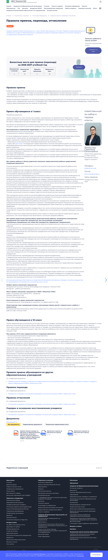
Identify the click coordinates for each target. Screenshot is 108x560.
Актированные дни (44, 495)
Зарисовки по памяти (13, 527)
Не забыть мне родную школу (15, 524)
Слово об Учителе (12, 531)
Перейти (79, 67)
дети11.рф (18, 143)
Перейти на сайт (93, 50)
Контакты (25, 8)
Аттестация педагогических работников (18, 507)
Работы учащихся (70, 8)
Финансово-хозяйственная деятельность (82, 509)
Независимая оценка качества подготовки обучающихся (83, 538)
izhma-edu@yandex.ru (92, 174)
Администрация (11, 484)
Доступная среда (43, 534)
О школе (46, 6)
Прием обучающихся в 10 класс (51, 31)
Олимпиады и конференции (47, 505)
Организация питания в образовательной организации (83, 499)
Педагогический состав (13, 486)
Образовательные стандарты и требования (83, 496)
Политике (80, 556)
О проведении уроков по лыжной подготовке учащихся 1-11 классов (52, 498)
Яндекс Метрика (39, 554)
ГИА (18, 8)
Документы (73, 490)
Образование (74, 494)
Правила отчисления (65, 33)
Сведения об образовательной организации (27, 6)
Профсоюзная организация (15, 513)
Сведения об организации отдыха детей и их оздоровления (25, 10)
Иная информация (44, 536)
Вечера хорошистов (12, 529)
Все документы (11, 422)
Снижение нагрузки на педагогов (17, 519)
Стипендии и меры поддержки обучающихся (84, 523)
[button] (101, 2)
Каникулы (41, 501)
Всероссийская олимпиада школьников (50, 507)
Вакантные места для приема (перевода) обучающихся (82, 511)
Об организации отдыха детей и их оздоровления (49, 519)
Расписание (74, 480)
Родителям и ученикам (45, 480)
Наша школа (10, 480)
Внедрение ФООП (36, 8)
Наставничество (11, 517)
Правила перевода (51, 33)
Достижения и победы (13, 493)
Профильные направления (14, 489)
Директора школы (12, 533)
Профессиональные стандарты (16, 504)
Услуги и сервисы (57, 6)
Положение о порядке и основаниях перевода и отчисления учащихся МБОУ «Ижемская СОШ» (42, 394)
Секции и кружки (43, 503)
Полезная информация (72, 6)
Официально (74, 483)
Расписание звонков (44, 491)
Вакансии (9, 515)
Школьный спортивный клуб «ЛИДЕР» (18, 495)
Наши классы (10, 491)
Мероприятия (10, 8)
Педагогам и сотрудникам (14, 498)
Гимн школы (10, 544)
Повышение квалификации (15, 511)
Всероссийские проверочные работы (50, 510)
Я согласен (96, 555)
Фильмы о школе (11, 542)
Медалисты (10, 537)
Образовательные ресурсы (14, 502)
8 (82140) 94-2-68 (90, 168)
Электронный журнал (13, 500)
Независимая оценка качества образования (84, 532)
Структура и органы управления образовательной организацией (80, 515)
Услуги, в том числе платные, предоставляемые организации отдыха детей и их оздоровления (52, 530)
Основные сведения (76, 488)
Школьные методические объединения (18, 535)
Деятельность (42, 522)
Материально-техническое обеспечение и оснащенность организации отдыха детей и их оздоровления (52, 525)
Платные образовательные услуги (80, 492)
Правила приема (12, 31)
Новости (84, 6)
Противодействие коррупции (53, 8)
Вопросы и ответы (76, 526)
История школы (52, 10)
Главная (8, 6)
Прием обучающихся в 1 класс (29, 31)
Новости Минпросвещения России (17, 509)
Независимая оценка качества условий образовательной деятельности (82, 534)
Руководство (74, 502)
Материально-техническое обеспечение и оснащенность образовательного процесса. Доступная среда (83, 520)
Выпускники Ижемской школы (16, 539)
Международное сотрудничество (80, 504)
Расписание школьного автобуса (48, 493)
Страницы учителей (84, 8)
